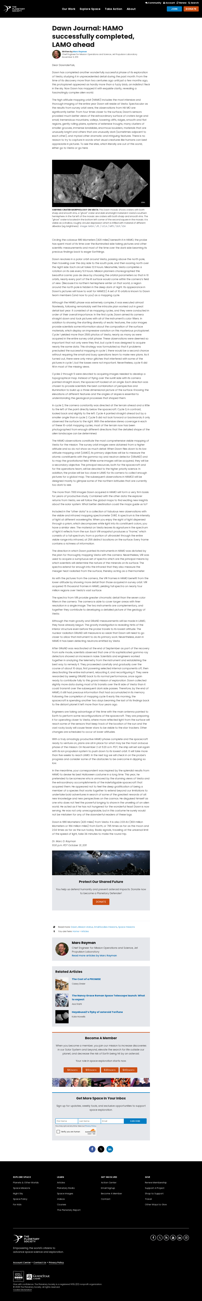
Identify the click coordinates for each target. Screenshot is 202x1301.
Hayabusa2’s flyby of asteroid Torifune (97, 1012)
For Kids (17, 1204)
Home (76, 931)
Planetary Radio (66, 1188)
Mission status (85, 927)
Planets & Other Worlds (26, 1182)
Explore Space (90, 9)
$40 (128, 1070)
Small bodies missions (105, 927)
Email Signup (108, 1188)
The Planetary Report (69, 1210)
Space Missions (21, 1188)
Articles (85, 931)
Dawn (74, 927)
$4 (72, 1070)
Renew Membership (156, 1182)
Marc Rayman (84, 942)
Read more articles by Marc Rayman (94, 955)
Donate (191, 9)
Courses (61, 1204)
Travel (148, 1199)
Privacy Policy (90, 1126)
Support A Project (154, 1188)
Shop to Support (154, 1193)
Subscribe (135, 1121)
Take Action (113, 9)
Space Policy (20, 1199)
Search (195, 2)
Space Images (65, 1193)
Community (154, 2)
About (131, 9)
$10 (91, 1070)
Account (170, 2)
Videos (61, 1199)
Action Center (108, 1182)
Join (174, 9)
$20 (110, 1070)
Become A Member (111, 1193)
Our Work (68, 9)
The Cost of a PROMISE (86, 979)
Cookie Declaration (22, 1289)
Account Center (22, 1262)
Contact (105, 1199)
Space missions (126, 927)
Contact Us (39, 1262)
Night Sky (18, 1193)
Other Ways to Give (156, 1204)
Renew (182, 2)
